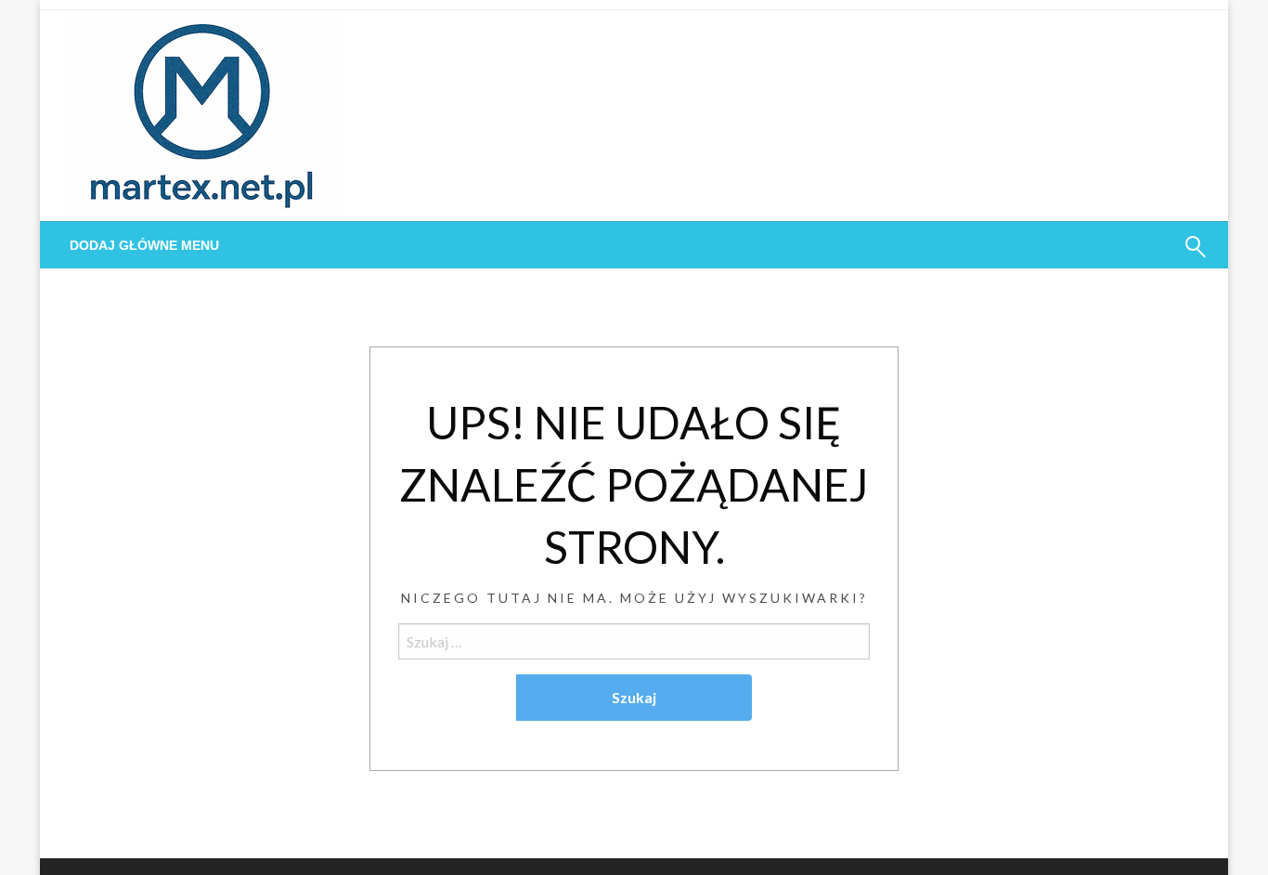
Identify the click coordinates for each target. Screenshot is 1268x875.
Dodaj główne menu (144, 245)
